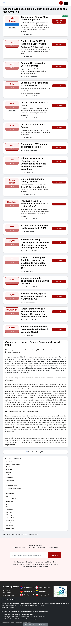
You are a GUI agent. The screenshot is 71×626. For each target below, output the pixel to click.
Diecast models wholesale (13, 488)
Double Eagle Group (11, 485)
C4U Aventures (10, 517)
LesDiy (8, 491)
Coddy (7, 475)
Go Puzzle (9, 461)
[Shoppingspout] (9, 3)
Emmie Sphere (10, 523)
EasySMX (8, 472)
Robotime (8, 483)
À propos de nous (8, 595)
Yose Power (9, 512)
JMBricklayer (9, 515)
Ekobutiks (8, 467)
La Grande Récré (11, 499)
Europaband (9, 501)
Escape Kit (9, 469)
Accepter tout (42, 624)
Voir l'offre (59, 44)
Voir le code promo (59, 21)
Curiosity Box (9, 477)
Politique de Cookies (7, 607)
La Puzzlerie (9, 525)
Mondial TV (9, 496)
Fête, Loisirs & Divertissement (17, 534)
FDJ (7, 507)
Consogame (9, 509)
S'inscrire (55, 555)
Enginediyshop (10, 493)
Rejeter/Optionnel (30, 624)
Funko (7, 504)
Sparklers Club (10, 528)
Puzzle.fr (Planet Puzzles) (13, 464)
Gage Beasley (10, 480)
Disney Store (33, 534)
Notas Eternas (10, 520)
